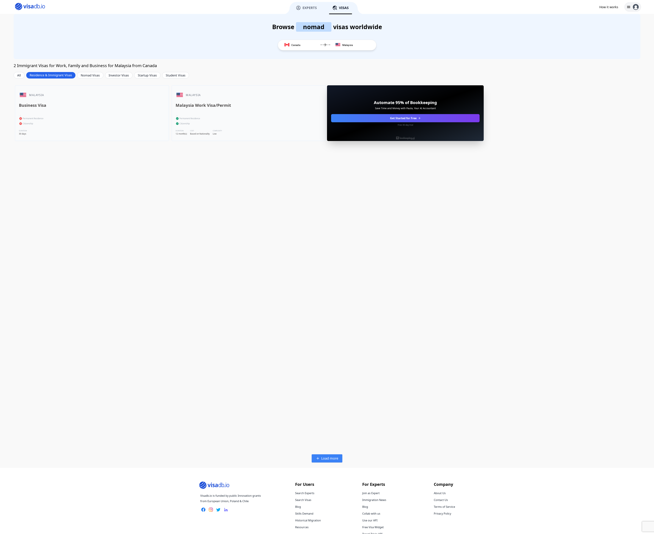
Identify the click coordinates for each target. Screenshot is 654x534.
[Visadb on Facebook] (203, 512)
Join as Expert (371, 493)
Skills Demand (304, 513)
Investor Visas (119, 75)
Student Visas (175, 75)
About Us (440, 493)
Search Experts (304, 493)
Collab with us (371, 513)
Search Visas (303, 500)
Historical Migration (308, 520)
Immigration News (374, 500)
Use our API (369, 520)
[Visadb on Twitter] (217, 512)
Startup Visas (147, 75)
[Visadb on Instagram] (210, 512)
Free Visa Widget (373, 527)
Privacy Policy (442, 513)
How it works (608, 7)
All (19, 75)
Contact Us (441, 500)
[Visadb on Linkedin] (225, 512)
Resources (302, 527)
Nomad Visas (90, 75)
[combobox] (304, 45)
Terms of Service (444, 507)
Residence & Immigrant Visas (51, 75)
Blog (298, 507)
